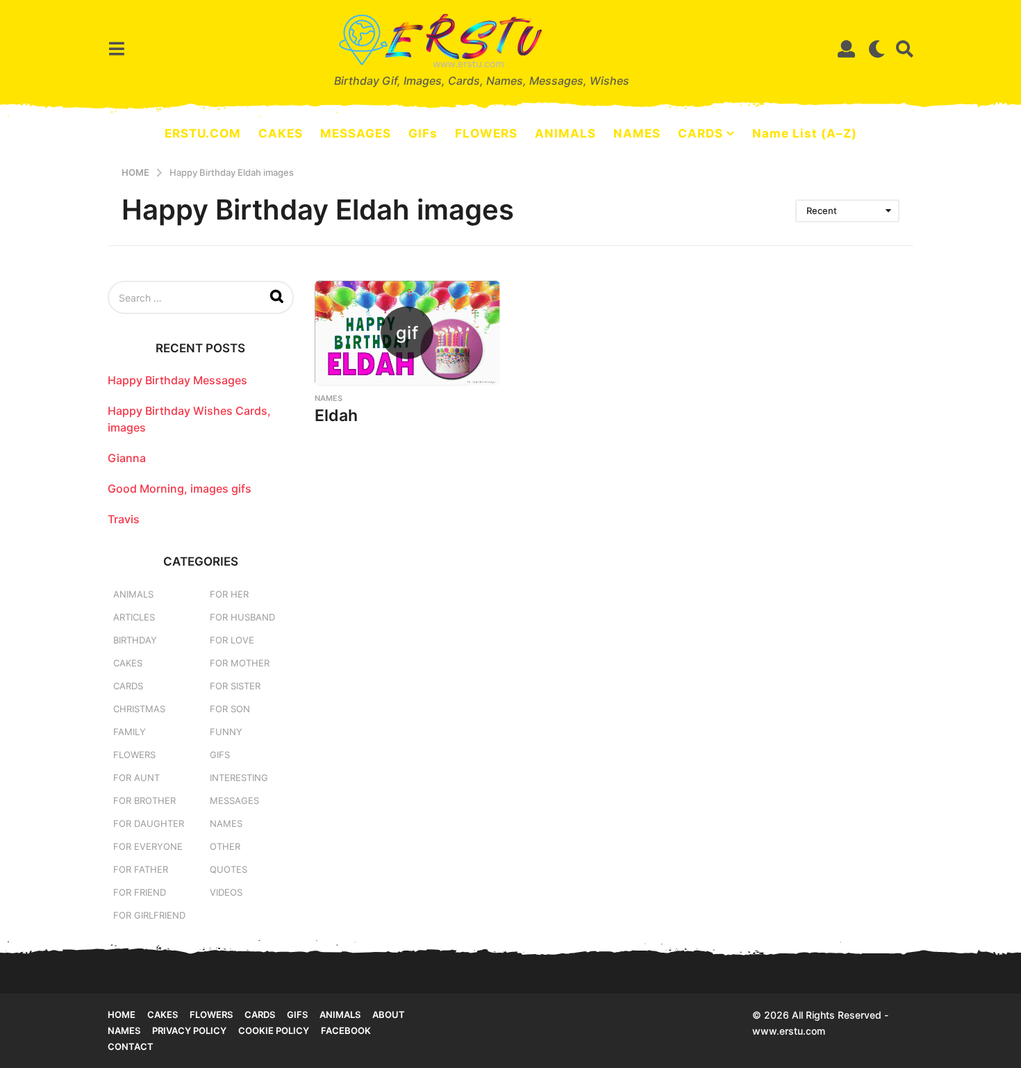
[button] (116, 49)
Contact (130, 1046)
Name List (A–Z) (804, 133)
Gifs (297, 1014)
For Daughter (148, 823)
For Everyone (148, 846)
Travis (124, 519)
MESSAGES (355, 133)
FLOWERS (486, 133)
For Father (140, 869)
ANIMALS (565, 133)
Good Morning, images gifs (179, 488)
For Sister (235, 685)
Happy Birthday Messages (177, 380)
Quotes (228, 869)
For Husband (242, 617)
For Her (229, 594)
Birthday (135, 640)
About (388, 1014)
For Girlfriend (149, 915)
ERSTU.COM (203, 133)
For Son (230, 708)
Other (225, 846)
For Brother (144, 800)
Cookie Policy (273, 1030)
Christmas (139, 708)
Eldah (336, 415)
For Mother (239, 662)
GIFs (423, 133)
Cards (128, 685)
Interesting (239, 777)
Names (328, 398)
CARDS (700, 133)
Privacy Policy (189, 1030)
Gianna (127, 458)
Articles (134, 617)
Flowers (134, 754)
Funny (226, 731)
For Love (232, 640)
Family (129, 731)
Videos (226, 892)
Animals (133, 594)
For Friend (139, 892)
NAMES (637, 133)
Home (121, 1014)
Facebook (346, 1030)
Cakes (127, 662)
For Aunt (136, 777)
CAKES (280, 133)
